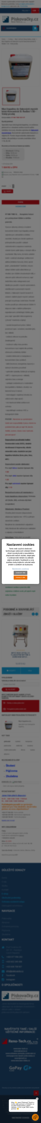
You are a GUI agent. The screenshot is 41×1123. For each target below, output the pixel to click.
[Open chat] (35, 1117)
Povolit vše (20, 577)
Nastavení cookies (20, 569)
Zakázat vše (20, 573)
